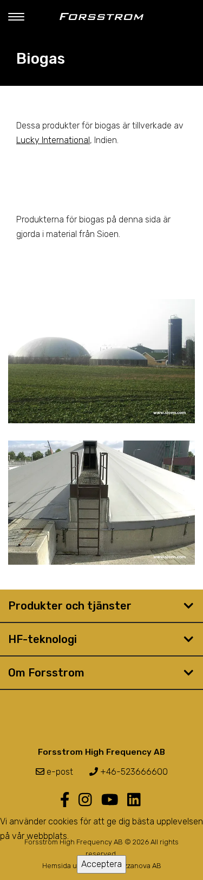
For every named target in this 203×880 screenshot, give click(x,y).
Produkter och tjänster (70, 605)
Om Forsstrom (46, 672)
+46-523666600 (133, 772)
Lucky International (53, 140)
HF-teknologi (42, 639)
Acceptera (101, 864)
